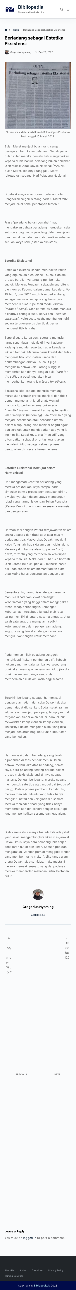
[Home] (6, 29)
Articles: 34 (38, 915)
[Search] (61, 9)
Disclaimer (37, 1270)
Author (23, 1270)
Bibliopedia (31, 7)
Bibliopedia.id (42, 1285)
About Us (9, 1270)
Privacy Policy (55, 1270)
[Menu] (69, 9)
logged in (29, 1238)
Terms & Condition (14, 1275)
